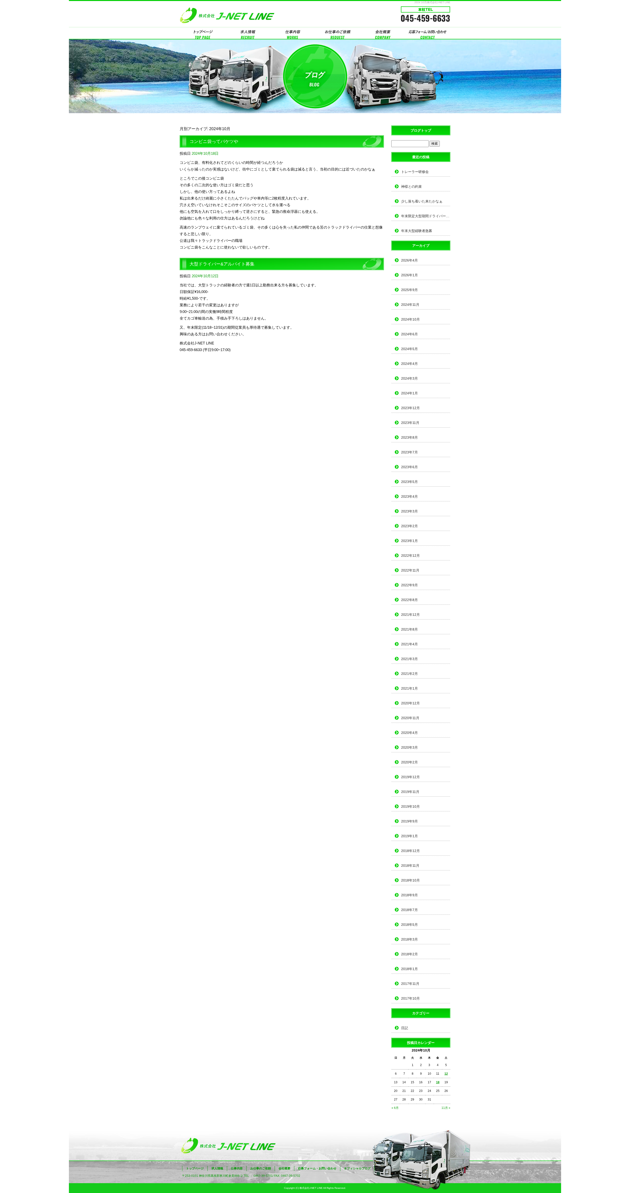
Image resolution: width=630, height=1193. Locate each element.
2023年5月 (409, 482)
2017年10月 (410, 998)
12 (446, 1073)
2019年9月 (409, 821)
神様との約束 (411, 186)
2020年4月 (409, 733)
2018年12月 (410, 851)
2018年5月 (409, 925)
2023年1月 (409, 541)
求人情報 (247, 33)
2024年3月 (409, 378)
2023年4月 (409, 496)
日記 (404, 1028)
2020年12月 (410, 703)
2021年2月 (409, 674)
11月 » (445, 1108)
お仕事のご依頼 (337, 33)
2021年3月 (409, 659)
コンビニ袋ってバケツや (213, 141)
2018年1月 (409, 969)
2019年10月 (410, 806)
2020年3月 (409, 747)
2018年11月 (410, 866)
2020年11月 (410, 718)
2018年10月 (410, 880)
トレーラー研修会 (415, 172)
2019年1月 (409, 836)
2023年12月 (410, 408)
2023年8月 (409, 437)
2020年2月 (409, 762)
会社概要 (382, 33)
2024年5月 (409, 349)
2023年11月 (410, 423)
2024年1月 (409, 393)
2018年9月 (409, 895)
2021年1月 (409, 688)
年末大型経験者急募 (416, 231)
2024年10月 (410, 319)
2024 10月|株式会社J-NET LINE (432, 2)
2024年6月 (409, 334)
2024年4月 (409, 364)
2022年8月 (409, 600)
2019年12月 (410, 777)
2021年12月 (410, 615)
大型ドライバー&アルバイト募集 (221, 264)
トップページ (202, 33)
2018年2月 (409, 954)
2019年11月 (410, 792)
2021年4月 (409, 644)
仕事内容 (292, 33)
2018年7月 (409, 910)
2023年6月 (409, 467)
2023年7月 (409, 452)
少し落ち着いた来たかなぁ (421, 201)
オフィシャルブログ (357, 1168)
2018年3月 (409, 939)
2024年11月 (410, 305)
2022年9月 (409, 585)
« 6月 (395, 1108)
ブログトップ (420, 130)
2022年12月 (410, 556)
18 (438, 1082)
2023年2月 (409, 526)
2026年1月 (409, 275)
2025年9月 (409, 290)
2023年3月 (409, 511)
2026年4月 (409, 260)
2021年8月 (409, 629)
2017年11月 (410, 984)
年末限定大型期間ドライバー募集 (425, 216)
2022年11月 (410, 570)
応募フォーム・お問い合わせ (427, 33)
